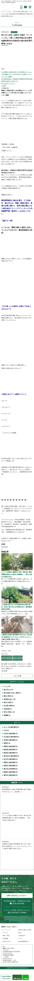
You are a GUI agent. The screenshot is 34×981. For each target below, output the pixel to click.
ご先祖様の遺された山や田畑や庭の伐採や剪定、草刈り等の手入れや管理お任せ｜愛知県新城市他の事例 (16, 607)
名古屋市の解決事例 (7, 656)
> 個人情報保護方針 (23, 941)
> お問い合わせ (6, 941)
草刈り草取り (8, 712)
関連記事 (5, 88)
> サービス (5, 932)
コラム (6, 686)
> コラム (19, 938)
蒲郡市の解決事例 (9, 762)
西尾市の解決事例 (9, 765)
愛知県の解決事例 (17, 656)
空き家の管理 (8, 705)
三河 (5, 730)
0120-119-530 (6, 977)
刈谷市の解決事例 (9, 733)
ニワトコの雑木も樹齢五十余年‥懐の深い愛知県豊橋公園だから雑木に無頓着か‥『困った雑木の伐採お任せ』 (16, 574)
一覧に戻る (16, 676)
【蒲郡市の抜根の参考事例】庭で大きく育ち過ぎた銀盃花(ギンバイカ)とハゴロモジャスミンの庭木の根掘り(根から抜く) (16, 637)
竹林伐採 (7, 709)
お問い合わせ (17, 978)
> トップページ (6, 930)
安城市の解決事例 (9, 740)
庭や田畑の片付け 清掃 (11, 693)
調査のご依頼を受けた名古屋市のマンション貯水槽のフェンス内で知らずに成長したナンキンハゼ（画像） (16, 74)
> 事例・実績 (5, 935)
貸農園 (6, 715)
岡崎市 (6, 743)
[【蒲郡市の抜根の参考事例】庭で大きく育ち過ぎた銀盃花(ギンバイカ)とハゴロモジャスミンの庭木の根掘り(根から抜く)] (17, 632)
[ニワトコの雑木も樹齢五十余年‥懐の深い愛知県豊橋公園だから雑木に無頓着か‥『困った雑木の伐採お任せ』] (17, 569)
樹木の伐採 (7, 702)
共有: (3, 86)
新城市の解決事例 (9, 753)
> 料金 (19, 932)
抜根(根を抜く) (8, 699)
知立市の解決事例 (9, 759)
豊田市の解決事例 (9, 775)
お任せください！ (8, 83)
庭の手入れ (14, 32)
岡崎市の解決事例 (9, 746)
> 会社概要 (5, 938)
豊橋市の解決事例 (17, 659)
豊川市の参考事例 (9, 769)
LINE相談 (25, 978)
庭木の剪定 (7, 696)
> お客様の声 (21, 935)
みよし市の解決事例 (10, 727)
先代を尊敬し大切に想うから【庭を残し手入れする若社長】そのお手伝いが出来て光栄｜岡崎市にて (16, 666)
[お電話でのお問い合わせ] (21, 7)
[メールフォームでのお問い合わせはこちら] (25, 7)
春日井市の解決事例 (7, 659)
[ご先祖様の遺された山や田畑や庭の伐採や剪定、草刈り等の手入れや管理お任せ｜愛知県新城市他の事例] (17, 602)
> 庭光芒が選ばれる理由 (24, 930)
